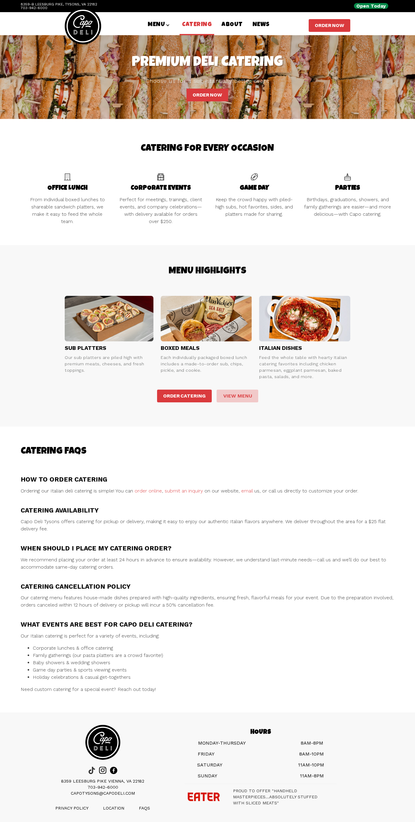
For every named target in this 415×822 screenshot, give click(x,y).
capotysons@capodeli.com (103, 793)
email (247, 491)
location (113, 808)
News (261, 25)
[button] (158, 25)
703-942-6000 (102, 787)
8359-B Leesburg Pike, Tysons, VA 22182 (59, 4)
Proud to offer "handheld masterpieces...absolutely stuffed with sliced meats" (275, 796)
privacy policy (71, 808)
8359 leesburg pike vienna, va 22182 (102, 781)
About (232, 25)
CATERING (197, 25)
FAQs (144, 808)
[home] (83, 34)
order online (148, 491)
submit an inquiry (184, 491)
